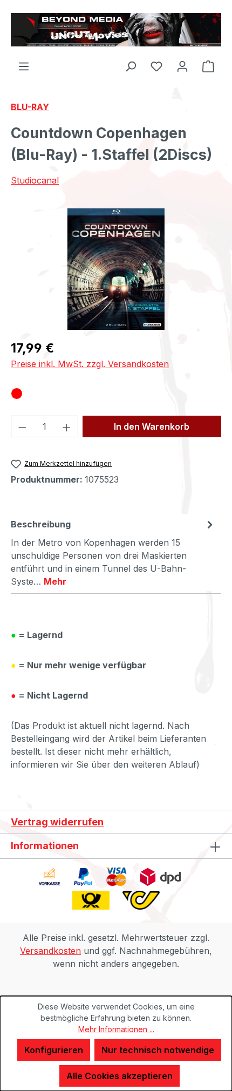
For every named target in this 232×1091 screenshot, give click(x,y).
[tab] (113, 552)
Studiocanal (35, 180)
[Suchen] (131, 66)
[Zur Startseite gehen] (116, 29)
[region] (116, 269)
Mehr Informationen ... (116, 1029)
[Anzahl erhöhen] (67, 426)
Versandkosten (50, 950)
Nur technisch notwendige (157, 1050)
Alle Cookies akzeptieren (119, 1075)
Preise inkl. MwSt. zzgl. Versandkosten (90, 363)
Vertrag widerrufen (57, 822)
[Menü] (24, 66)
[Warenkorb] (208, 66)
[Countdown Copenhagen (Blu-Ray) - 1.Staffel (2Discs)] (115, 269)
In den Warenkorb (151, 426)
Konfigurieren (53, 1050)
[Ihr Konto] (182, 66)
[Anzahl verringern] (22, 426)
